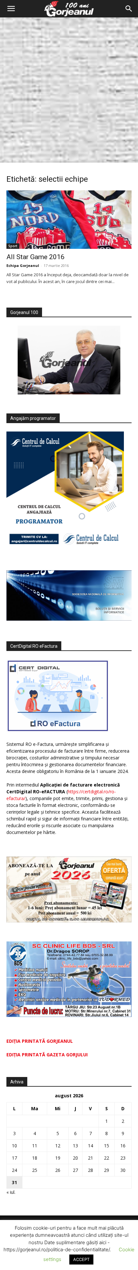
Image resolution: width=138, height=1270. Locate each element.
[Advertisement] (69, 90)
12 (57, 1146)
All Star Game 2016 (35, 257)
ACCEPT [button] (81, 1259)
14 (90, 1146)
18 (34, 1158)
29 (106, 1170)
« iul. (10, 1192)
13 (75, 1146)
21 (90, 1158)
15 (106, 1146)
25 (34, 1170)
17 (14, 1158)
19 (57, 1158)
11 (34, 1146)
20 (75, 1158)
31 (14, 1182)
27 (75, 1170)
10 (14, 1146)
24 (14, 1170)
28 (90, 1170)
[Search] (129, 8)
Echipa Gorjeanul (22, 265)
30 (122, 1170)
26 (57, 1170)
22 (106, 1158)
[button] (11, 8)
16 (122, 1146)
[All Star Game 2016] (69, 219)
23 (122, 1158)
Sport (12, 246)
